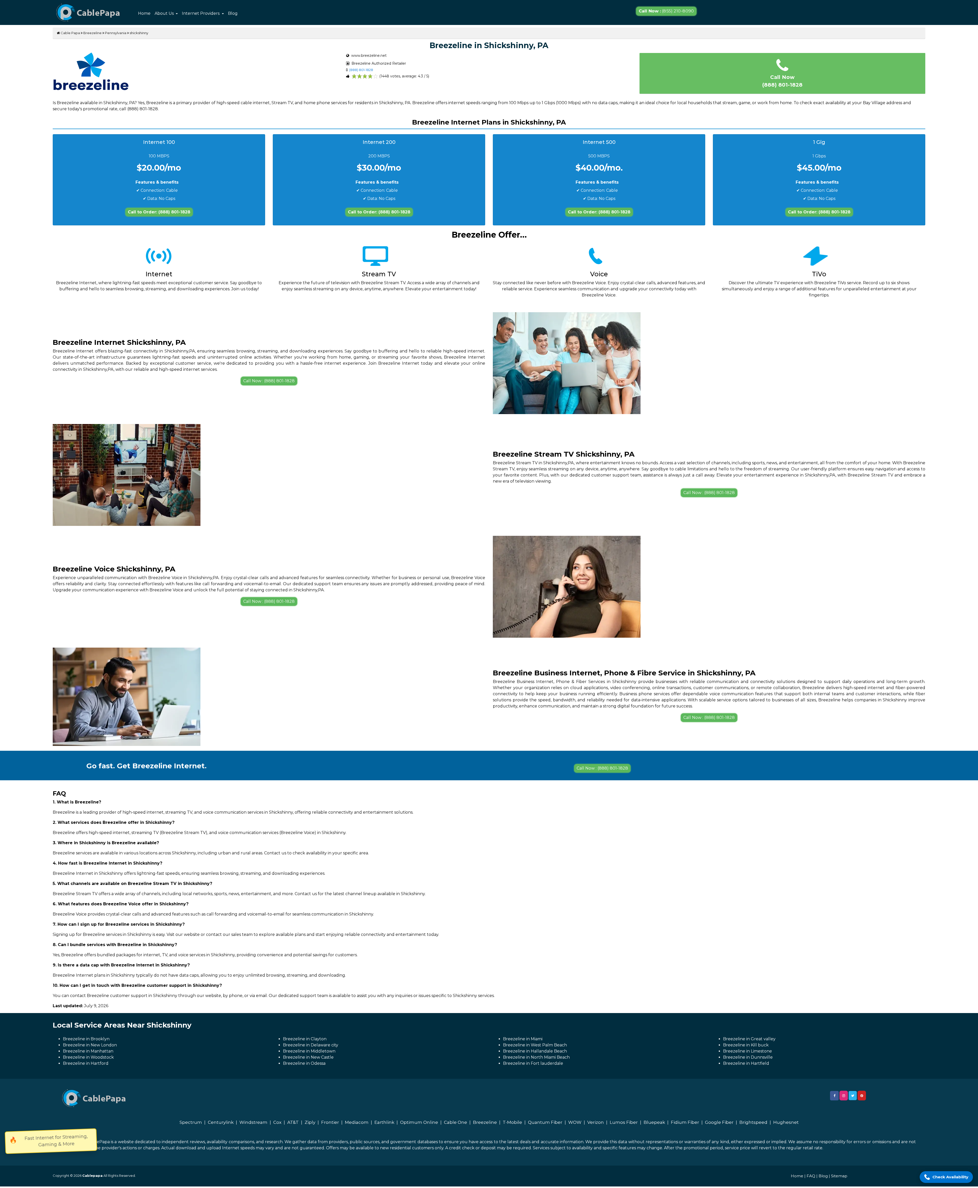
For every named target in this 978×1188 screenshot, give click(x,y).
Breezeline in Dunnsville (748, 1057)
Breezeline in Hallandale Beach (535, 1051)
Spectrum (191, 1122)
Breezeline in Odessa (304, 1063)
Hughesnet (786, 1122)
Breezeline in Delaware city (310, 1045)
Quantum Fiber (545, 1122)
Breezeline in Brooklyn (86, 1038)
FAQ (811, 1175)
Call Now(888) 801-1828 (782, 81)
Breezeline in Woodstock (88, 1057)
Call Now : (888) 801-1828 (269, 380)
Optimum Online (419, 1122)
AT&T (293, 1122)
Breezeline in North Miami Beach (536, 1057)
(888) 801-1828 (361, 70)
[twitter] (853, 1095)
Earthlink (384, 1122)
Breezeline (92, 33)
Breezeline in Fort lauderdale (533, 1063)
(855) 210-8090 (666, 11)
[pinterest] (862, 1095)
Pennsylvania (115, 33)
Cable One (455, 1122)
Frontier (330, 1122)
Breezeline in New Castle (308, 1057)
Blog (233, 13)
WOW (574, 1122)
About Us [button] (165, 13)
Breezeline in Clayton (305, 1038)
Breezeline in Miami (522, 1038)
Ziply (310, 1122)
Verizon (595, 1122)
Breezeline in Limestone (747, 1051)
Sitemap (839, 1175)
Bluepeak (654, 1122)
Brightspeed (753, 1122)
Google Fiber (719, 1122)
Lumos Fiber (624, 1122)
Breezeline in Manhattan (88, 1051)
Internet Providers (201, 13)
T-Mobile (512, 1122)
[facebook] (834, 1095)
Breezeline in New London (90, 1045)
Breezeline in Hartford (85, 1063)
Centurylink (221, 1122)
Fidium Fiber (685, 1122)
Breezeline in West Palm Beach (535, 1045)
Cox (277, 1122)
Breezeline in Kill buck (746, 1045)
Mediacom (357, 1122)
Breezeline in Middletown (309, 1051)
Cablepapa (92, 1175)
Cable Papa (70, 33)
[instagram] (843, 1095)
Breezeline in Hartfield (746, 1063)
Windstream (253, 1122)
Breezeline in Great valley (749, 1038)
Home (144, 13)
